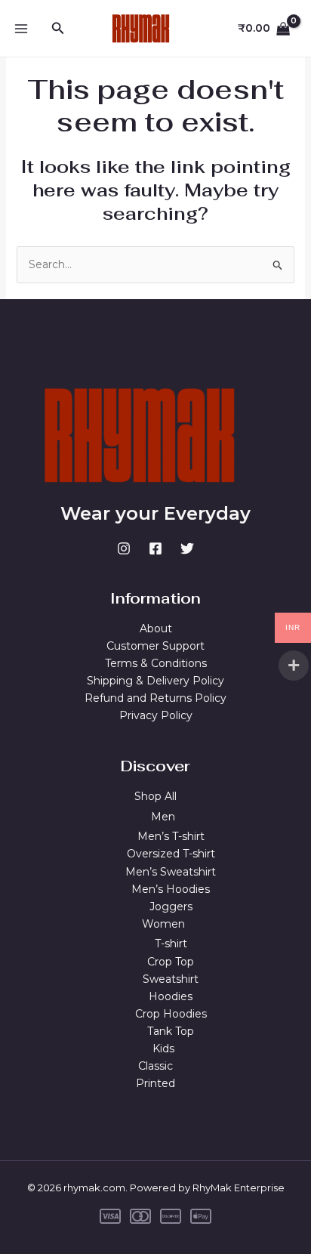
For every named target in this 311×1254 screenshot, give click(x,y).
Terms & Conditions (156, 663)
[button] (58, 29)
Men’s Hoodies (170, 889)
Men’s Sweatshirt (170, 872)
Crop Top (170, 961)
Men (163, 816)
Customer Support (155, 646)
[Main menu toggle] (21, 29)
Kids (163, 1048)
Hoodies (170, 996)
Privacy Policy (155, 715)
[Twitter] (187, 548)
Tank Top (170, 1031)
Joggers (170, 906)
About (156, 628)
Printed (155, 1083)
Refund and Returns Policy (155, 698)
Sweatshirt (171, 979)
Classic (155, 1066)
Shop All (155, 796)
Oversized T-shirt (171, 853)
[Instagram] (124, 548)
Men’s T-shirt (171, 836)
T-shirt (171, 943)
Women (163, 924)
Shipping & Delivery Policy (155, 680)
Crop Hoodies (171, 1014)
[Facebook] (155, 548)
